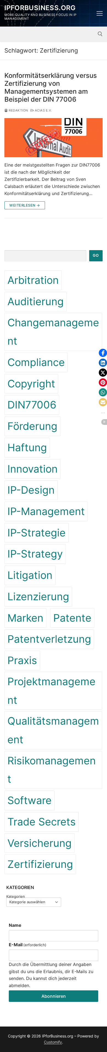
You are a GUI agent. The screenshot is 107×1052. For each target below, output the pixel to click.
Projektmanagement (51, 690)
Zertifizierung (40, 864)
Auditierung (35, 301)
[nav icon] (100, 13)
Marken (25, 618)
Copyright (31, 384)
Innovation (32, 469)
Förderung (32, 426)
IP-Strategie (36, 533)
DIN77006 (31, 405)
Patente (72, 618)
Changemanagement (53, 331)
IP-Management (46, 511)
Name (15, 925)
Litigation (29, 575)
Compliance (36, 362)
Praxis (22, 660)
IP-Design (31, 490)
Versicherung (39, 843)
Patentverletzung (49, 639)
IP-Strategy (35, 554)
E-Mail (27, 944)
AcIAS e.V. (43, 110)
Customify (53, 1042)
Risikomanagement (51, 769)
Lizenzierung (38, 596)
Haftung (27, 447)
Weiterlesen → (24, 205)
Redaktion (18, 110)
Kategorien (15, 896)
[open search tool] (100, 34)
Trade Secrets (41, 822)
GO (96, 255)
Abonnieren (53, 996)
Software (29, 800)
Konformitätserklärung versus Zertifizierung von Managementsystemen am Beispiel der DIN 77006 (50, 88)
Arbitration (33, 280)
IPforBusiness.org (40, 8)
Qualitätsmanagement (53, 730)
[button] (103, 353)
